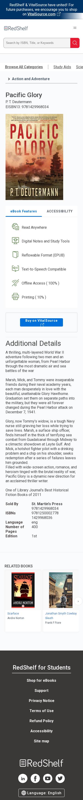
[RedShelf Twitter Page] (60, 782)
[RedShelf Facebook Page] (35, 782)
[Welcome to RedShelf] (16, 28)
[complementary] (41, 592)
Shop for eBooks (41, 680)
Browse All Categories (24, 67)
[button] (41, 227)
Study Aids (62, 67)
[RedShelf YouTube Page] (47, 782)
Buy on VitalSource (41, 320)
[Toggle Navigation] (75, 28)
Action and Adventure (31, 79)
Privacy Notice (41, 701)
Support (41, 690)
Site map (41, 741)
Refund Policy (41, 721)
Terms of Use (42, 711)
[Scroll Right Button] (78, 601)
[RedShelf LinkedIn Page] (22, 782)
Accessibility (41, 731)
